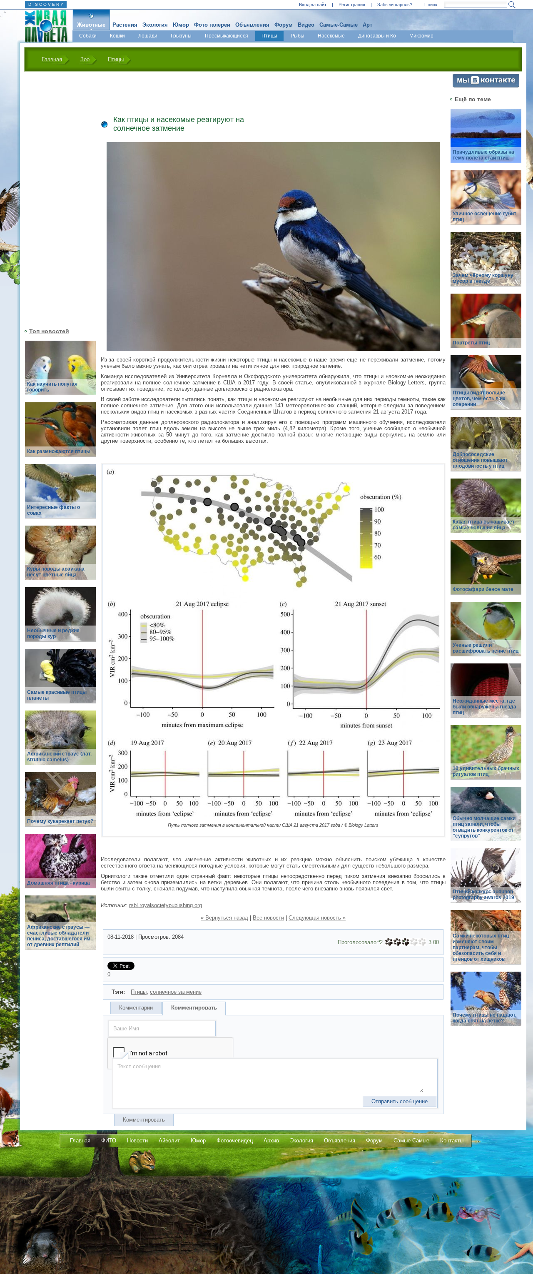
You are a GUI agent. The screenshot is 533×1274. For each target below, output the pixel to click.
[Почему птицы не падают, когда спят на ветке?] (486, 1003)
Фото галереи (212, 25)
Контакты (451, 1140)
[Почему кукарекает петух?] (60, 804)
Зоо (85, 59)
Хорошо (414, 942)
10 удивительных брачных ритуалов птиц (486, 771)
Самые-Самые (338, 25)
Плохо (397, 942)
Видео (306, 25)
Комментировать (194, 1008)
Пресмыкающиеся (226, 36)
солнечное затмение (176, 992)
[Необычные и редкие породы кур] (60, 619)
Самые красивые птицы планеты (57, 695)
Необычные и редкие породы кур (53, 633)
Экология (155, 25)
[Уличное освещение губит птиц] (486, 202)
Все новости (268, 918)
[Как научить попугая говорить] (60, 372)
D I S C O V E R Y (45, 4)
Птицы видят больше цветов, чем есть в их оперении (479, 398)
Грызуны (181, 36)
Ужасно (389, 942)
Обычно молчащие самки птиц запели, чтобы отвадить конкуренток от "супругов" (484, 827)
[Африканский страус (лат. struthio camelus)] (60, 742)
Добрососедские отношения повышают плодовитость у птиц (480, 460)
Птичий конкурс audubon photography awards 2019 (483, 894)
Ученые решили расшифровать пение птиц (485, 648)
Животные (91, 25)
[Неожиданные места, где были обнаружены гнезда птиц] (486, 695)
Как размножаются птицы (58, 451)
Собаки (88, 36)
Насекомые (331, 36)
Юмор (181, 25)
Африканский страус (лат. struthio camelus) (59, 757)
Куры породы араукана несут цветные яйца (56, 572)
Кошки (117, 36)
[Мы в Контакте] (486, 85)
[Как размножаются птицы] (60, 434)
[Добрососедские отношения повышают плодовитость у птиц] (486, 449)
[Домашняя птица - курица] (60, 866)
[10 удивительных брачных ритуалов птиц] (486, 757)
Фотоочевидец (235, 1140)
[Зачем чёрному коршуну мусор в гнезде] (486, 264)
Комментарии (136, 1008)
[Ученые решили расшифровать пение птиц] (486, 634)
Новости (137, 1140)
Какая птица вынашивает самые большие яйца (484, 525)
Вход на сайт (312, 4)
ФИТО (108, 1140)
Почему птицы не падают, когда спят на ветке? (484, 1018)
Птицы (269, 36)
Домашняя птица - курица (58, 883)
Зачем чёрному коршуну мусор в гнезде (483, 278)
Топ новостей (49, 331)
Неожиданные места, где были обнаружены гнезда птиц (484, 707)
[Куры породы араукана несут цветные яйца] (60, 557)
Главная (52, 59)
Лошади (147, 36)
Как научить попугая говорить (52, 387)
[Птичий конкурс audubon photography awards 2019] (486, 880)
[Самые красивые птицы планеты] (60, 681)
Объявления (252, 25)
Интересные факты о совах (53, 510)
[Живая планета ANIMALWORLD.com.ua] (43, 26)
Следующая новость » (317, 918)
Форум (283, 25)
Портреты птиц (471, 343)
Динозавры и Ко (377, 36)
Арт (367, 25)
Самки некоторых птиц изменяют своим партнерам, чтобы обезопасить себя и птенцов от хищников (481, 947)
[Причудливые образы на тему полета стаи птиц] (486, 140)
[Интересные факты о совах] (60, 496)
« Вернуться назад (224, 918)
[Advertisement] (55, 199)
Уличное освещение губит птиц (484, 216)
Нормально (405, 942)
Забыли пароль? (394, 4)
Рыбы (297, 36)
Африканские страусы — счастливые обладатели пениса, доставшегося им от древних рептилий (58, 935)
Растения (124, 25)
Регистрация (352, 4)
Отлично (422, 942)
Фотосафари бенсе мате (483, 589)
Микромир (421, 36)
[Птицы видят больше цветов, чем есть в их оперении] (486, 387)
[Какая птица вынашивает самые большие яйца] (486, 510)
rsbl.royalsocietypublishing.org (165, 905)
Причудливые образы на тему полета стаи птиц (483, 155)
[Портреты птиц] (486, 325)
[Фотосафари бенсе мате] (486, 572)
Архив (271, 1140)
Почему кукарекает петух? (60, 821)
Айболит (169, 1140)
